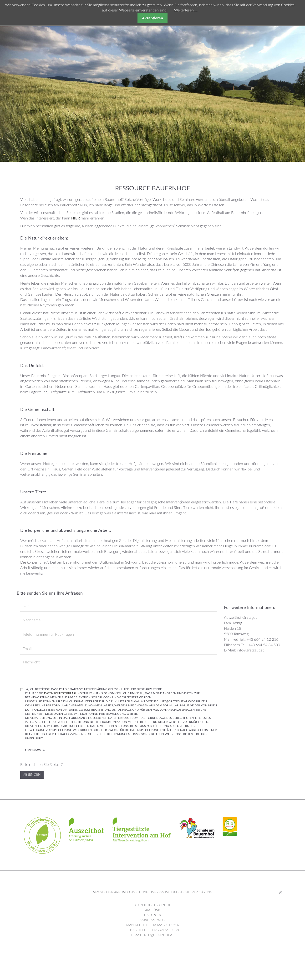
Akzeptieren (152, 18)
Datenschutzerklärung (63, 693)
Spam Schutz (121, 749)
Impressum (159, 892)
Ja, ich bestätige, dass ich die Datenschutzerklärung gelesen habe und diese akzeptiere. (121, 714)
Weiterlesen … (186, 10)
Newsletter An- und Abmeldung (120, 892)
